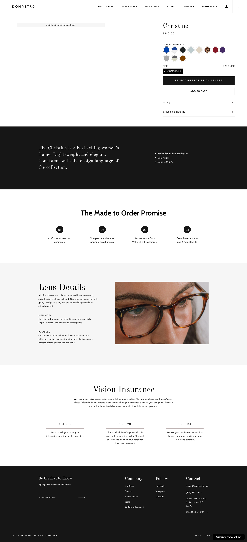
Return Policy (131, 496)
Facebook (160, 486)
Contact (188, 7)
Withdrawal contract (134, 507)
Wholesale (209, 7)
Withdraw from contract (228, 537)
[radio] (166, 50)
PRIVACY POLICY (203, 536)
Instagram (160, 491)
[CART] (239, 6)
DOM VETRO (25, 536)
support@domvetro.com (197, 486)
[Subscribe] (81, 498)
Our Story (152, 7)
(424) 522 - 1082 (194, 492)
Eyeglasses (129, 7)
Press (171, 7)
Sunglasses (106, 7)
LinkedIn (160, 496)
